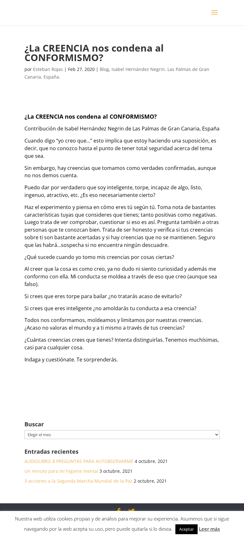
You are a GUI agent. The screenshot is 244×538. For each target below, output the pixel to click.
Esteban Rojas (48, 69)
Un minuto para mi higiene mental (61, 471)
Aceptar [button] (186, 529)
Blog (104, 69)
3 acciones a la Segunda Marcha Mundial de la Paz (78, 481)
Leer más (209, 529)
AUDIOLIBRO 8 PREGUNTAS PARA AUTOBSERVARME (78, 461)
